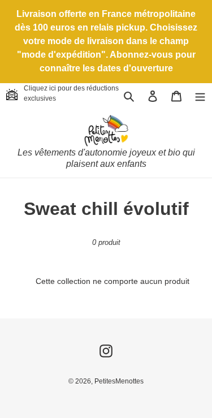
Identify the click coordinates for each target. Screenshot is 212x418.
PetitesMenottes (119, 381)
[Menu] (200, 95)
